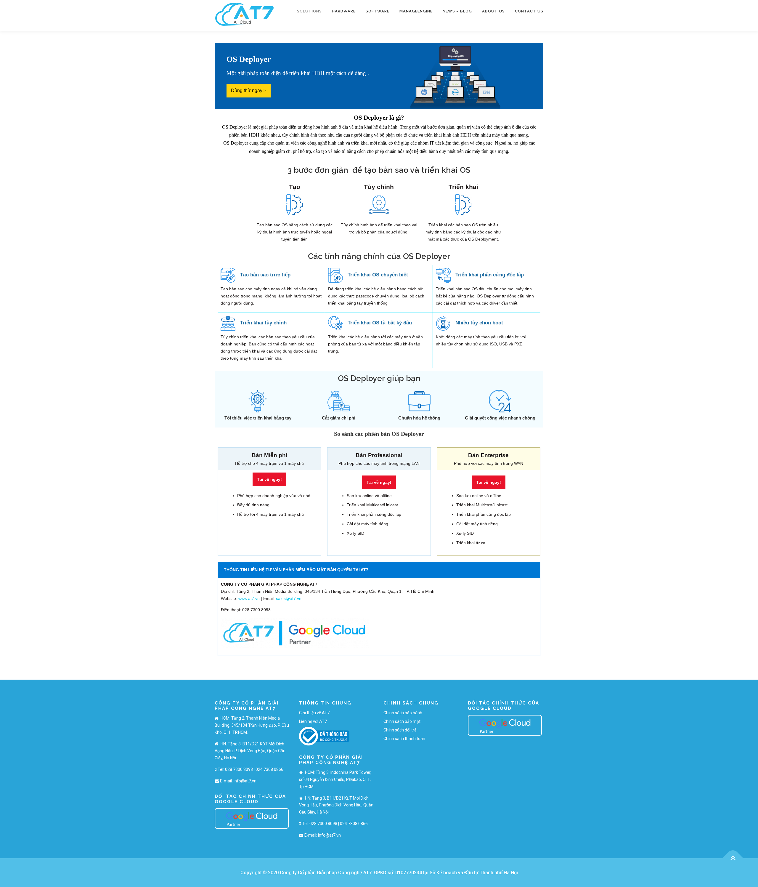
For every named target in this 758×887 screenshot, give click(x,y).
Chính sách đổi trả (400, 730)
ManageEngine (416, 11)
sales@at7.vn (288, 598)
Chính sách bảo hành (402, 712)
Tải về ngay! (269, 479)
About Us (493, 11)
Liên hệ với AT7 (313, 721)
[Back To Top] (732, 858)
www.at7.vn (249, 598)
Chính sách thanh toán (404, 738)
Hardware (344, 11)
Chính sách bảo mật (401, 721)
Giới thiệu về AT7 (314, 712)
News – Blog (457, 11)
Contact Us (529, 11)
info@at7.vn (245, 781)
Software (377, 11)
